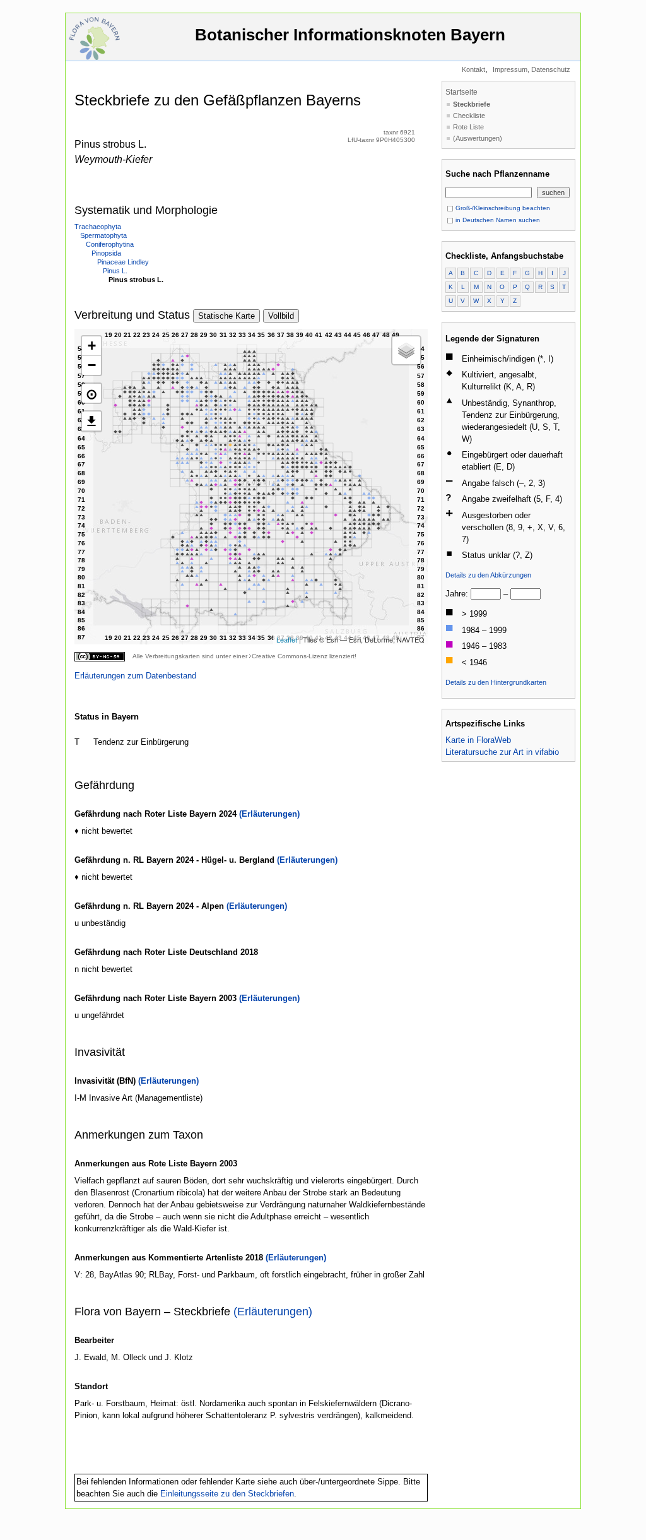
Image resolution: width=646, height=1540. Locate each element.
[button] (91, 393)
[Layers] (406, 350)
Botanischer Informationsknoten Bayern (350, 34)
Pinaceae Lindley (123, 262)
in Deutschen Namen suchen (497, 219)
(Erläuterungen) (269, 814)
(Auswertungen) (477, 138)
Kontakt (473, 69)
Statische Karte (226, 316)
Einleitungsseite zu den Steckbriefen (227, 1493)
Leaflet (286, 639)
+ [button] (92, 345)
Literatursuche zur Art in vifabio (502, 752)
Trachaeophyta (97, 226)
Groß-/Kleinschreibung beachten (502, 207)
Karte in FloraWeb (478, 740)
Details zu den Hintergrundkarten (495, 682)
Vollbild (281, 316)
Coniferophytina (110, 244)
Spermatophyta (103, 235)
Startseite (461, 92)
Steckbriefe (471, 104)
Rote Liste (468, 127)
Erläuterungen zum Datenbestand (135, 675)
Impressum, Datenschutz (531, 69)
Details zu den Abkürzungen (488, 575)
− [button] (92, 365)
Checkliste (469, 115)
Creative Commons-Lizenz (289, 656)
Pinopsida (106, 253)
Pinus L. (115, 271)
